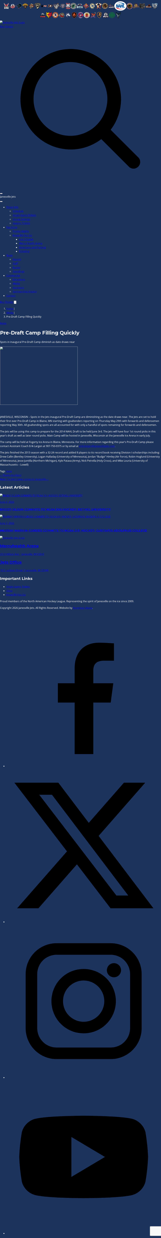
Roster (16, 267)
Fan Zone (11, 227)
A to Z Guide (26, 239)
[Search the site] (80, 188)
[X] (83, 922)
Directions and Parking (32, 247)
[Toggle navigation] (1, 193)
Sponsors (18, 287)
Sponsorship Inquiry (25, 291)
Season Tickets (21, 223)
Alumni (17, 259)
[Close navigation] (1, 201)
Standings (18, 271)
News (3, 323)
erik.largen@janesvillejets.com (97, 446)
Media (16, 283)
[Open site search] (15, 302)
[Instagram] (83, 1077)
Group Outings (21, 219)
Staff (15, 263)
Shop (9, 590)
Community (13, 275)
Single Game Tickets (24, 215)
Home (10, 308)
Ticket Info (12, 207)
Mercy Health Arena (30, 243)
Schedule (18, 211)
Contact (11, 295)
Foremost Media (82, 608)
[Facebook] (83, 766)
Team (9, 255)
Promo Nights (21, 231)
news (9, 471)
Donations (19, 279)
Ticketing (24, 251)
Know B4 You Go (22, 235)
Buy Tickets (6, 26)
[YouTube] (83, 1233)
